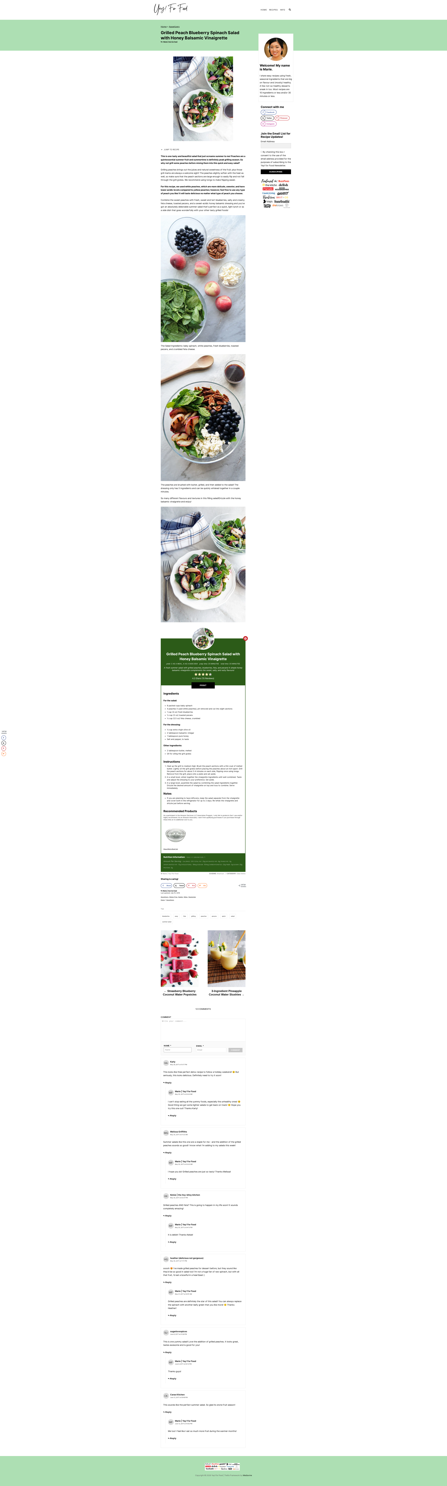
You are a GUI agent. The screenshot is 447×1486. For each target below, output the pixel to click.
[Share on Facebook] (3, 737)
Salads (180, 897)
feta (184, 916)
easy (176, 916)
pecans (214, 916)
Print (203, 685)
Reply (168, 1082)
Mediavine (247, 1475)
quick (224, 916)
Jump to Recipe (171, 149)
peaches (204, 916)
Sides (186, 897)
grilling (193, 916)
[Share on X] (3, 743)
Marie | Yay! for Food (170, 42)
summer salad (166, 922)
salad (232, 916)
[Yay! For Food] (175, 10)
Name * (167, 1046)
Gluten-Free (173, 897)
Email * (200, 1046)
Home (164, 26)
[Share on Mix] (3, 753)
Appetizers (174, 26)
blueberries (165, 916)
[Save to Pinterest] (3, 748)
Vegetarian (192, 897)
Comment (166, 1017)
